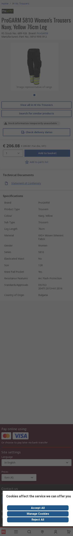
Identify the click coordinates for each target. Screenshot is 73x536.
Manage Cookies (38, 513)
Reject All (38, 519)
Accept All (38, 508)
